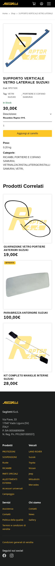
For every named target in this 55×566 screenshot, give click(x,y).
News (31, 514)
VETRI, (20, 168)
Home (5, 13)
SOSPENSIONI (9, 457)
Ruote (5, 462)
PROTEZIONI (8, 451)
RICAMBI (6, 468)
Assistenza (7, 508)
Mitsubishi (34, 479)
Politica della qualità (12, 519)
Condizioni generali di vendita (17, 542)
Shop (13, 13)
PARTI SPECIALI (10, 473)
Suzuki (32, 457)
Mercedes (34, 484)
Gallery (32, 519)
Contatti (6, 514)
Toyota (32, 462)
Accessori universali (12, 488)
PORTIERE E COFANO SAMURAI (34, 95)
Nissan (32, 468)
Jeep (31, 473)
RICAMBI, (9, 157)
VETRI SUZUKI (12, 95)
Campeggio (8, 494)
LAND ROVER (35, 451)
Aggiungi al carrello (27, 133)
